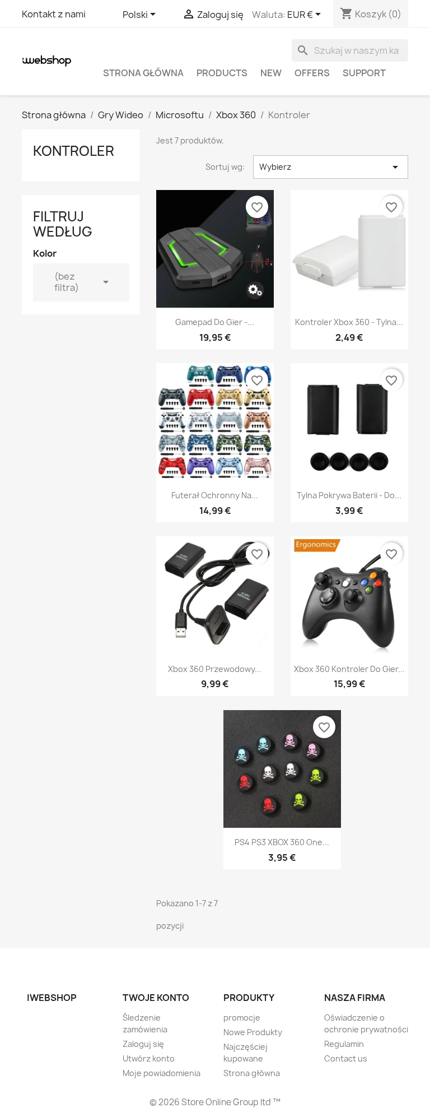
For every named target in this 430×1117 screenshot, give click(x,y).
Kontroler (73, 150)
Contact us (345, 1058)
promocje (241, 1017)
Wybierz (330, 167)
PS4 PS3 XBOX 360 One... (282, 842)
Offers (312, 73)
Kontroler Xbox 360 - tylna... (349, 322)
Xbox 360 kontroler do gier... (349, 669)
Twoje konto (156, 997)
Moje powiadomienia (161, 1073)
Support (364, 73)
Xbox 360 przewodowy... (214, 669)
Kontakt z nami (54, 14)
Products (222, 73)
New (271, 73)
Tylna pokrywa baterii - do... (349, 495)
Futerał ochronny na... (214, 495)
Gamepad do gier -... (214, 322)
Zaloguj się (143, 1044)
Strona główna (143, 73)
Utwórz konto (149, 1058)
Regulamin (344, 1044)
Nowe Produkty (252, 1032)
